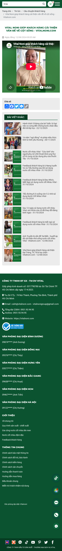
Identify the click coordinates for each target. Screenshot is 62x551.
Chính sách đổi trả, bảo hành (15, 457)
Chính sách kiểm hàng (12, 462)
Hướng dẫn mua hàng (12, 476)
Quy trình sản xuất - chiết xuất (15, 425)
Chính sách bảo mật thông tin (15, 453)
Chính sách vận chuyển (12, 467)
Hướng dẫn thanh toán (12, 472)
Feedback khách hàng (12, 440)
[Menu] (57, 4)
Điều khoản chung (10, 481)
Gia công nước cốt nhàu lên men (16, 430)
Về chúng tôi (7, 421)
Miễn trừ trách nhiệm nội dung (15, 486)
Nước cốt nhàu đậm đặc (13, 435)
